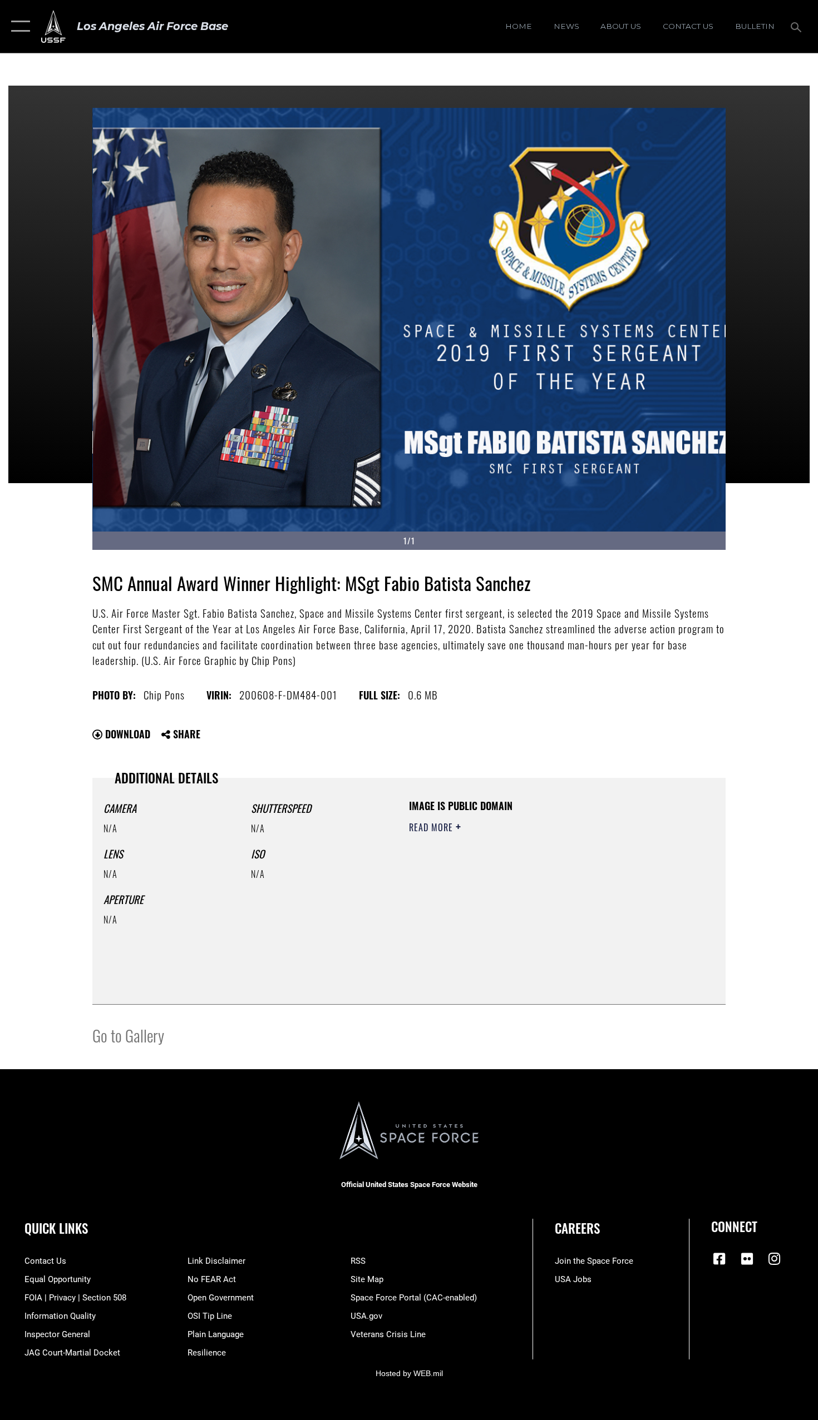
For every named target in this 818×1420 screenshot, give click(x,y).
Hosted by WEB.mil (409, 1373)
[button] (18, 26)
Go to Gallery (128, 1035)
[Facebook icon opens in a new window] (719, 1258)
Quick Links (56, 1228)
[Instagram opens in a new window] (774, 1258)
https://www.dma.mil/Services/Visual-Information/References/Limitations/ (539, 913)
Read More (432, 827)
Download (126, 734)
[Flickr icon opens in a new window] (746, 1258)
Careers (577, 1228)
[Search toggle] (797, 26)
